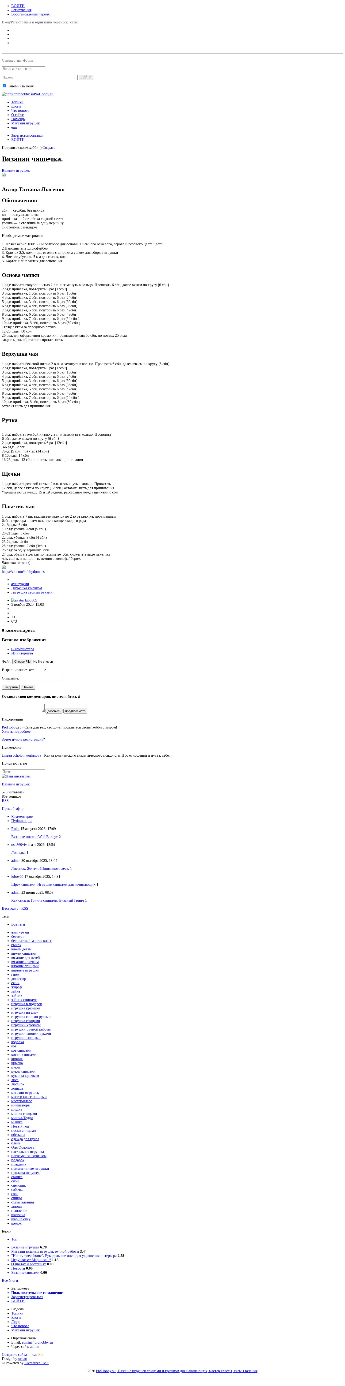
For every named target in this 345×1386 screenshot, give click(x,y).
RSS (5, 801)
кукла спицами (23, 1071)
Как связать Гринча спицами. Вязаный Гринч (47, 900)
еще (14, 127)
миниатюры (21, 1105)
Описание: (10, 678)
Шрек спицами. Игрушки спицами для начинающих (53, 884)
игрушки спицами (26, 1038)
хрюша (16, 1206)
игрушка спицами (25, 1021)
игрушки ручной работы (31, 1029)
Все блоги (10, 1280)
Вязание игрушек (16, 170)
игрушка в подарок (26, 1004)
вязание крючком (25, 962)
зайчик (16, 995)
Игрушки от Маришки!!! (31, 1260)
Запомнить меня (20, 86)
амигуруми (20, 584)
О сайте (17, 115)
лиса (15, 1080)
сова (14, 1194)
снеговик (18, 1185)
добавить (54, 711)
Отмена (28, 687)
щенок (16, 1223)
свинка (17, 1177)
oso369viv (19, 845)
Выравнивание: (14, 670)
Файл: (7, 661)
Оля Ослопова (22, 1147)
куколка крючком (25, 1076)
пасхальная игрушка (27, 1152)
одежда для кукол (25, 1139)
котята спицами (23, 1055)
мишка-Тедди (22, 1118)
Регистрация (21, 10)
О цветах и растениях (28, 1264)
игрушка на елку (24, 1012)
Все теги (18, 924)
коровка (17, 1042)
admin (15, 861)
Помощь (18, 119)
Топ (14, 1239)
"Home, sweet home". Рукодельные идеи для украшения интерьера (64, 1256)
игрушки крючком (26, 1025)
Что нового (20, 110)
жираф (16, 987)
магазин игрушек (25, 1093)
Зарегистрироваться (27, 135)
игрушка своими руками (33, 592)
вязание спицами (25, 966)
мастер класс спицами (29, 1097)
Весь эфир (10, 908)
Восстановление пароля (30, 14)
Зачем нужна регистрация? (23, 739)
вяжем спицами (23, 953)
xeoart (22, 1359)
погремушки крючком (28, 1156)
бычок (16, 945)
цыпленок (19, 1211)
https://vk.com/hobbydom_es (23, 572)
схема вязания (22, 1202)
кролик (17, 1059)
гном (15, 974)
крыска (17, 1063)
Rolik (15, 829)
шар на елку (21, 1219)
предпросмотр (75, 711)
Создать (48, 147)
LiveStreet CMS (36, 1363)
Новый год (20, 1126)
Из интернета (22, 653)
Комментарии (22, 816)
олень (15, 1143)
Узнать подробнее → (18, 731)
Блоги (16, 106)
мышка (17, 1122)
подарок (17, 1160)
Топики (17, 102)
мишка (16, 1109)
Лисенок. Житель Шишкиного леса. (40, 868)
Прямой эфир (12, 809)
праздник (18, 1164)
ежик (15, 983)
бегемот (17, 936)
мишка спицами (24, 1114)
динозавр (18, 979)
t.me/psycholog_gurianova (21, 755)
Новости (18, 1268)
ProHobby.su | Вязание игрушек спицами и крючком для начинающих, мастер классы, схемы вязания (176, 1371)
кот (13, 1046)
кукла (15, 1067)
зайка (15, 991)
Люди (15, 1322)
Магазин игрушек (25, 123)
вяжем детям (21, 949)
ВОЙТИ (18, 6)
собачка (17, 1190)
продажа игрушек (25, 1173)
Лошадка (18, 853)
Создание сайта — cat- (22, 1354)
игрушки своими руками (31, 1033)
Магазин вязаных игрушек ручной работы (45, 1251)
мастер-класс (21, 1101)
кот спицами (21, 1050)
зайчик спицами (24, 1000)
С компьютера (22, 649)
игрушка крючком (27, 588)
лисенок (17, 1084)
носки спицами (23, 1130)
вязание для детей (25, 958)
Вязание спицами (25, 1272)
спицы (16, 1198)
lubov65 (31, 600)
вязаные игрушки (25, 970)
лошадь (17, 1088)
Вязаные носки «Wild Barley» (34, 837)
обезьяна (18, 1135)
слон (15, 1181)
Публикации (21, 821)
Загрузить (11, 687)
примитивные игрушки (30, 1168)
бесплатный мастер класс (31, 941)
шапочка (18, 1215)
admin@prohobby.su (37, 1342)
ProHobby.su (11, 727)
